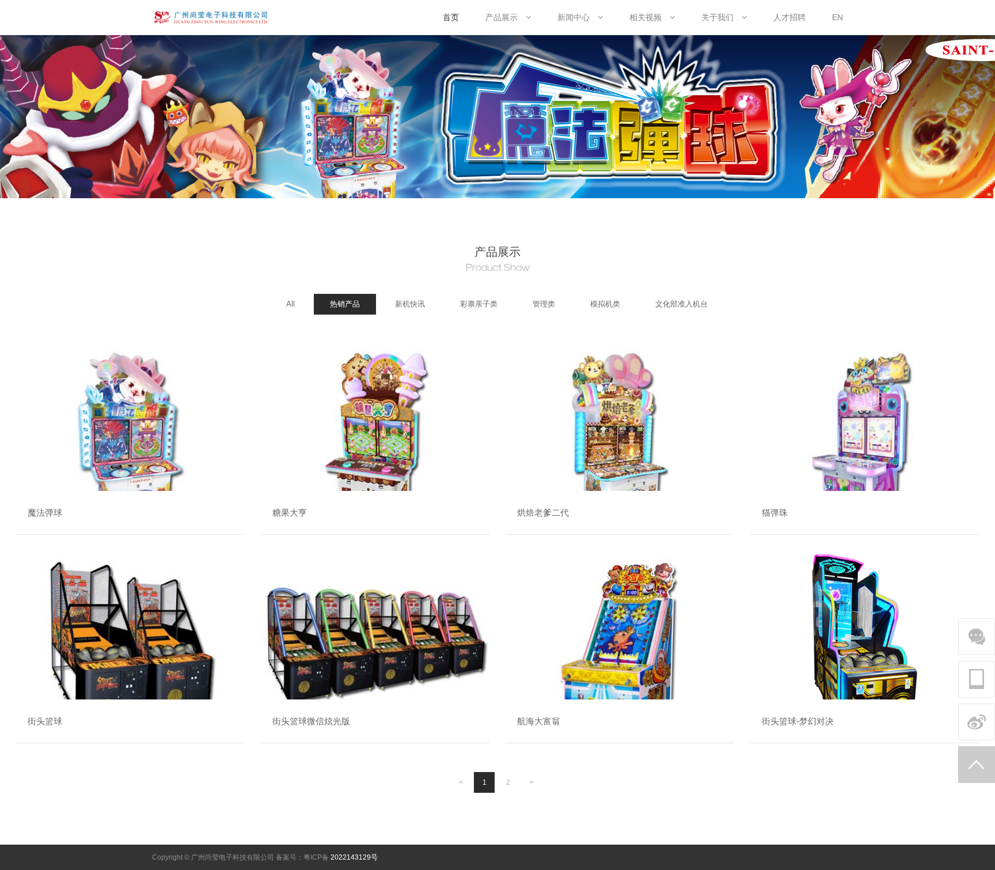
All (290, 304)
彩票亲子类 (479, 304)
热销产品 (345, 304)
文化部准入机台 (681, 304)
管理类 (544, 304)
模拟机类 (605, 304)
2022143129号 (354, 857)
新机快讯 (410, 304)
